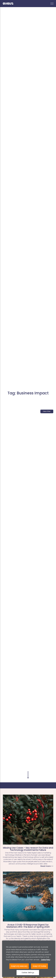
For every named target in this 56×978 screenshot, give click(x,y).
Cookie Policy (45, 960)
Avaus (8, 3)
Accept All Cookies (39, 966)
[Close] (51, 943)
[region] (28, 959)
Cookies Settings (28, 972)
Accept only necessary (19, 966)
